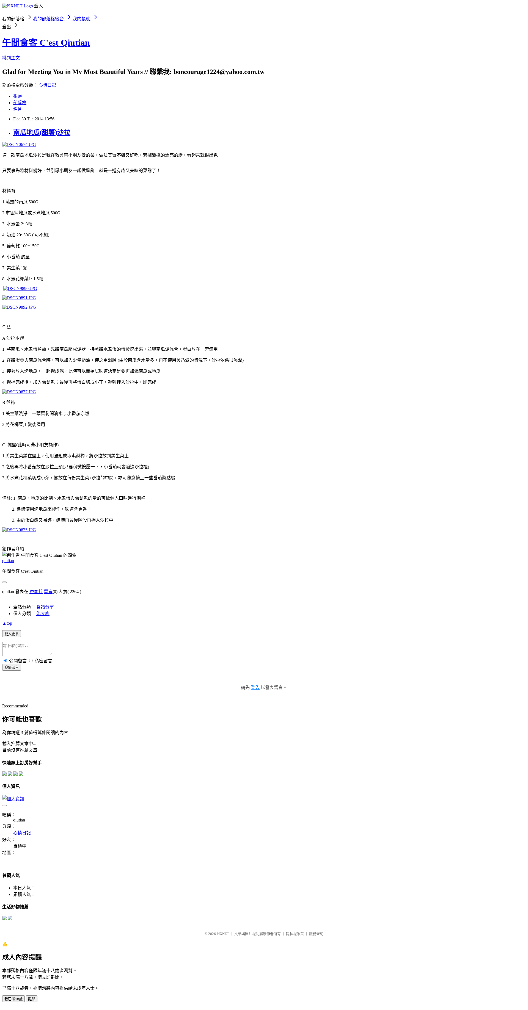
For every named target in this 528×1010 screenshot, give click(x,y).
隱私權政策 (295, 934)
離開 (31, 999)
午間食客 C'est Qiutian (46, 43)
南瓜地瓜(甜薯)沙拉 (41, 132)
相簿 (17, 96)
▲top (7, 623)
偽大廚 (43, 613)
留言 (48, 591)
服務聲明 (316, 934)
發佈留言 (11, 667)
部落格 (19, 102)
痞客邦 (36, 591)
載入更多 (11, 634)
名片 (17, 109)
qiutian (8, 560)
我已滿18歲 (13, 999)
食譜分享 (45, 607)
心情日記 (47, 85)
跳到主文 (11, 58)
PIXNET (223, 934)
